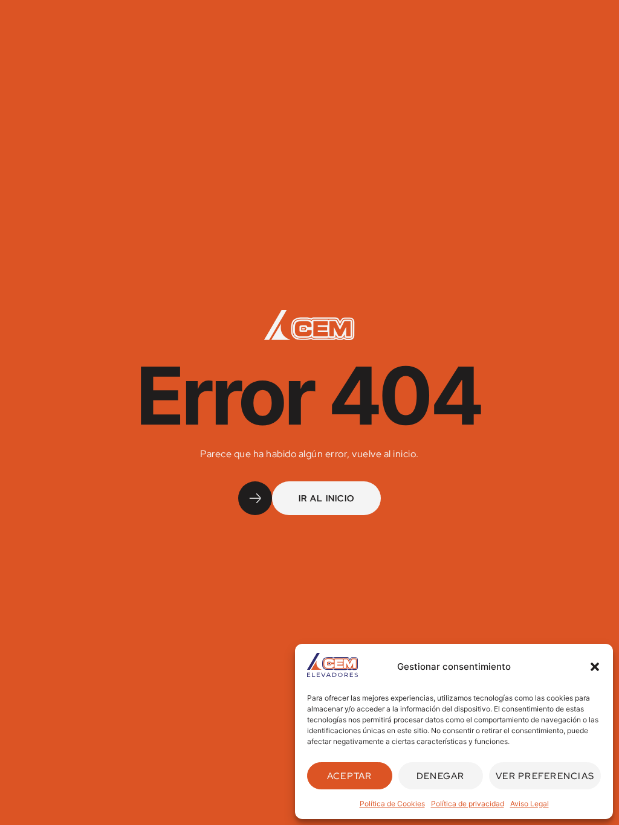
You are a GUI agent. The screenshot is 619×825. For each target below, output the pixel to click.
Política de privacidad (467, 803)
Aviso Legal (529, 803)
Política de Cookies (392, 803)
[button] (595, 667)
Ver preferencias (545, 776)
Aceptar (349, 776)
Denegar (440, 776)
